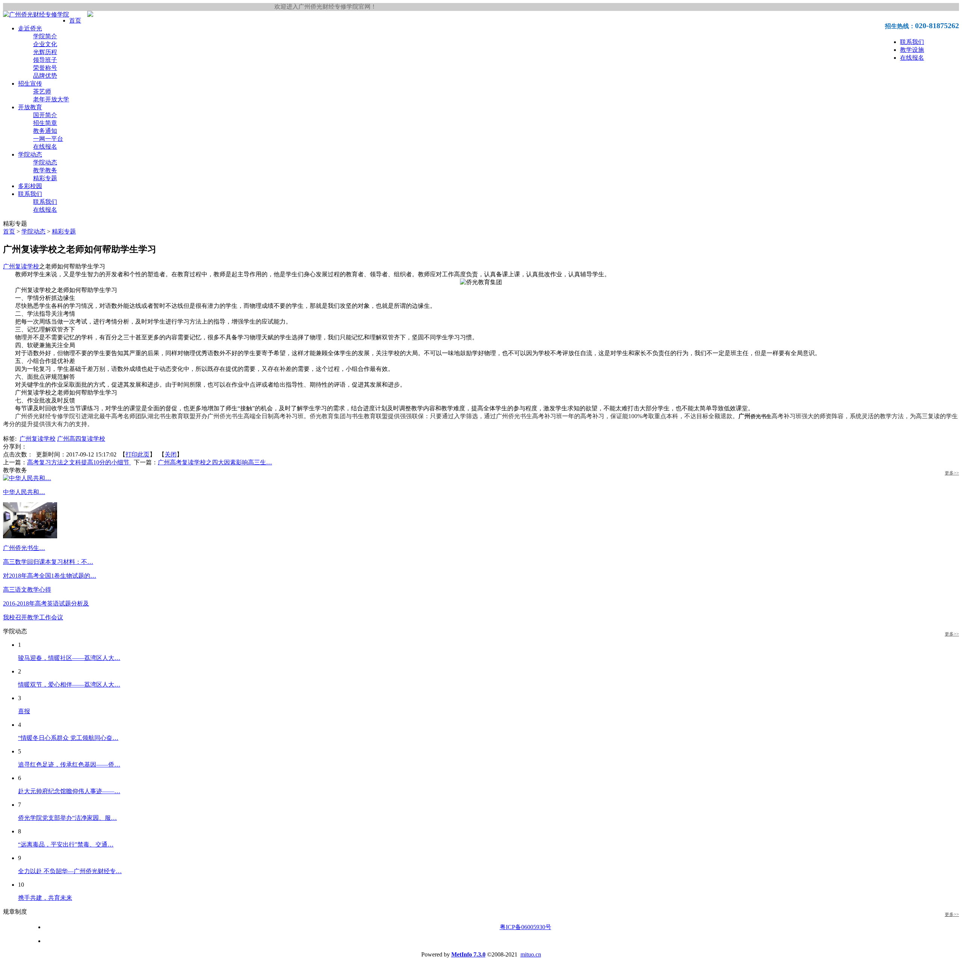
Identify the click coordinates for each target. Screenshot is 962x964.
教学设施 (912, 50)
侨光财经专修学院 (51, 416)
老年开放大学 (51, 99)
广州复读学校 (21, 266)
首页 (75, 20)
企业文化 (45, 44)
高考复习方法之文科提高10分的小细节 (79, 462)
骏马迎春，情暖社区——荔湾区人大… (69, 658)
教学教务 (45, 170)
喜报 (24, 711)
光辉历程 (45, 52)
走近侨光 (30, 28)
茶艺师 (42, 91)
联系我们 (912, 42)
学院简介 (45, 36)
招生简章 (45, 123)
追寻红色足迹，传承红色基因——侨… (69, 764)
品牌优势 (45, 75)
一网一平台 (48, 139)
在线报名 (912, 57)
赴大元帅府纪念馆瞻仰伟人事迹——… (69, 791)
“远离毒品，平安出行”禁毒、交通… (65, 844)
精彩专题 (45, 178)
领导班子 (45, 60)
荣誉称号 (45, 68)
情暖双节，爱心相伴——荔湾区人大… (69, 684)
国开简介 (45, 115)
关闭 (171, 454)
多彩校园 (30, 186)
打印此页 (138, 454)
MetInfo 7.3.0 (468, 954)
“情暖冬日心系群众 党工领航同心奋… (68, 738)
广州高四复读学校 (81, 438)
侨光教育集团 (328, 416)
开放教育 (30, 107)
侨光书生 (231, 416)
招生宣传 (30, 83)
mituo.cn (530, 954)
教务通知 (45, 131)
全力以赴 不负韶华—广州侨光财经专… (70, 871)
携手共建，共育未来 (45, 898)
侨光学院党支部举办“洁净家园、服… (67, 818)
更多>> (952, 473)
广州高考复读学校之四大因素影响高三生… (215, 462)
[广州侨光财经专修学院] (36, 14)
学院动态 (30, 154)
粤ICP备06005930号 (525, 927)
